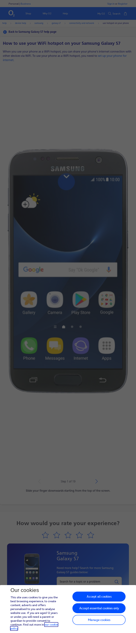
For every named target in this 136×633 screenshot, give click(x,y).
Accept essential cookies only (99, 608)
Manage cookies (99, 620)
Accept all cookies (99, 596)
